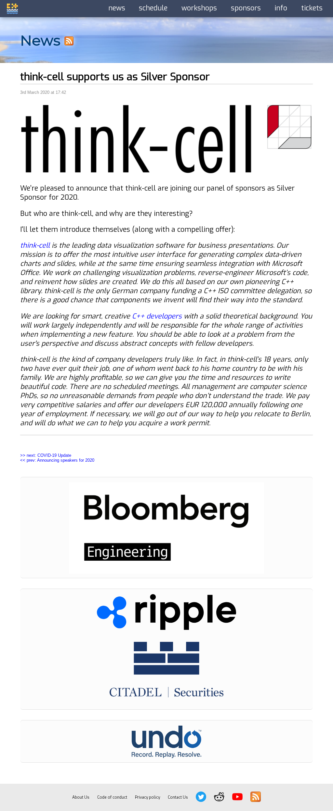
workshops (199, 8)
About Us (80, 797)
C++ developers (157, 316)
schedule (153, 8)
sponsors (246, 8)
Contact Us (178, 797)
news (116, 8)
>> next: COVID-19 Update (45, 455)
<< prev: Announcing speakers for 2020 (57, 460)
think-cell (35, 245)
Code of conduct (112, 797)
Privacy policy (147, 797)
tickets (312, 8)
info (280, 8)
